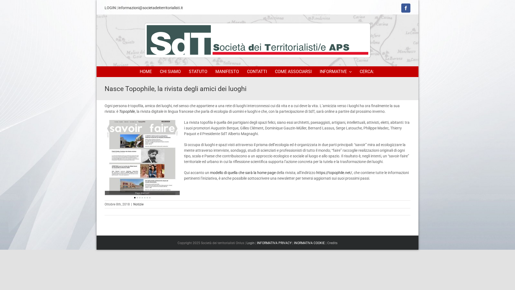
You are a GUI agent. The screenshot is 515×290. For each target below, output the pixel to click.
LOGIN (110, 8)
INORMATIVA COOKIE (309, 243)
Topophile (127, 111)
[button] (368, 71)
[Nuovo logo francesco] (257, 40)
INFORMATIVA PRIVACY (274, 243)
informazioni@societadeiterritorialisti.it (150, 8)
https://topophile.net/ (334, 173)
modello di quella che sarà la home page (243, 173)
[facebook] (405, 8)
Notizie (138, 204)
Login (251, 243)
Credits (332, 243)
